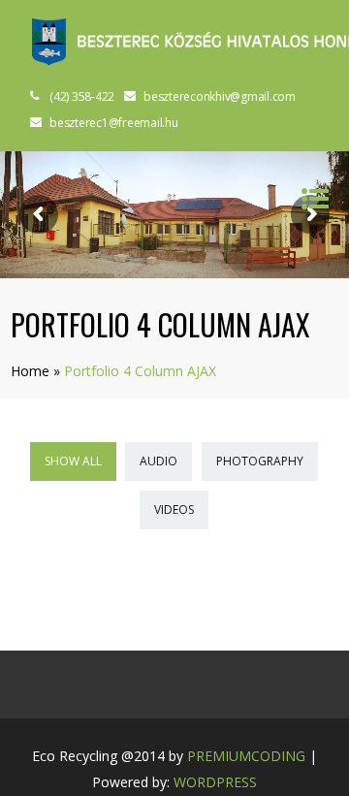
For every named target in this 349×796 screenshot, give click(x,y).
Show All (73, 461)
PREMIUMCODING (246, 756)
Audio (158, 461)
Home (30, 371)
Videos (174, 509)
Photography (259, 461)
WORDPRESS (215, 782)
